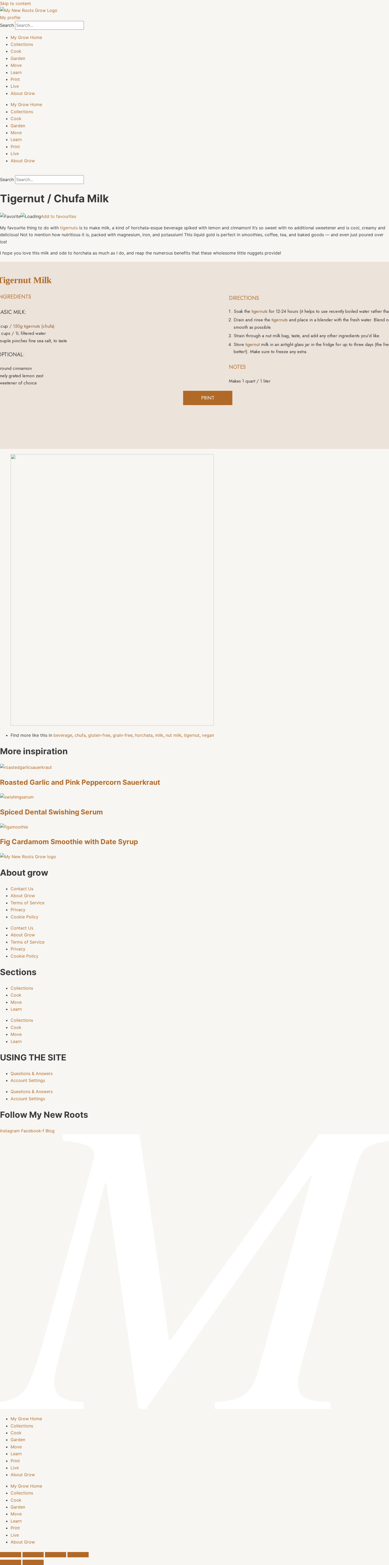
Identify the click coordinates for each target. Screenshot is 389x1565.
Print (15, 79)
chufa (80, 735)
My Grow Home (26, 37)
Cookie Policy (24, 916)
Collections (22, 44)
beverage (62, 735)
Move (16, 65)
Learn (16, 72)
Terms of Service (27, 902)
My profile (10, 17)
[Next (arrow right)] (33, 1562)
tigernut (252, 344)
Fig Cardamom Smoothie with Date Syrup (69, 842)
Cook (16, 51)
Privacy (18, 909)
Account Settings (28, 1080)
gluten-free (99, 735)
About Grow (23, 93)
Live (15, 86)
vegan (208, 735)
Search (7, 25)
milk (159, 735)
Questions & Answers (32, 1073)
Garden (18, 58)
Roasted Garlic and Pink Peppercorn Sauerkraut (80, 782)
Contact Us (22, 888)
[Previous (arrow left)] (10, 1562)
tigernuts (69, 227)
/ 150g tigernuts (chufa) (32, 326)
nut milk (174, 735)
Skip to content (15, 3)
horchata (144, 735)
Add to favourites (58, 216)
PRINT (207, 397)
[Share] (55, 1554)
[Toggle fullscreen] (33, 1554)
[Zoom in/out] (10, 1554)
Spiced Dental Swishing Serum (51, 812)
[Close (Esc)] (78, 1554)
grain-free (123, 735)
